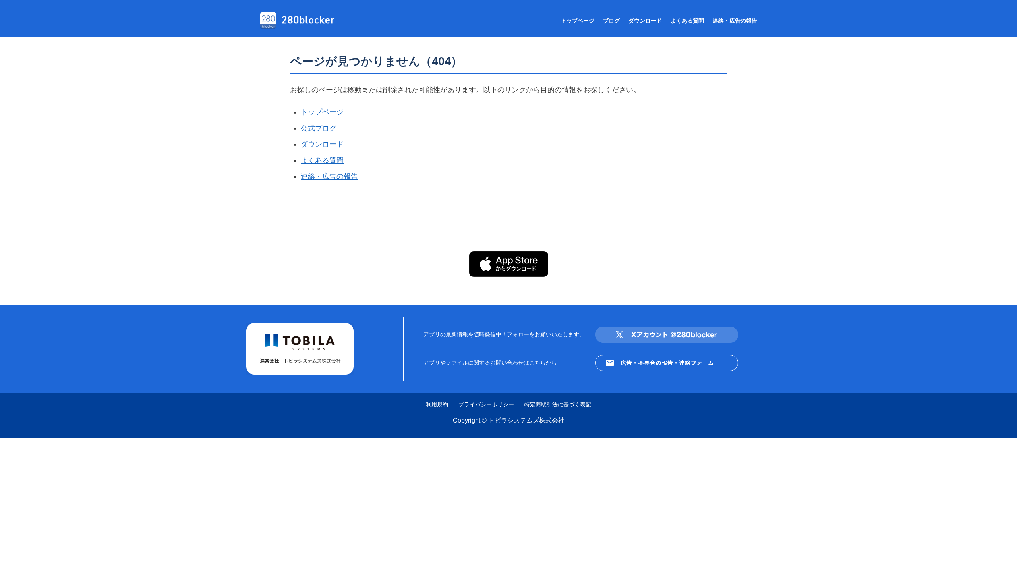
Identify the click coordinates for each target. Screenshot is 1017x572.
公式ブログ (318, 128)
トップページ (322, 112)
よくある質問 (322, 160)
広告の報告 (735, 20)
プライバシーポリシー (486, 404)
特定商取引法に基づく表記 (557, 404)
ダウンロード (645, 20)
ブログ (611, 20)
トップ (577, 20)
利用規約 (437, 404)
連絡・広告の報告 (329, 176)
